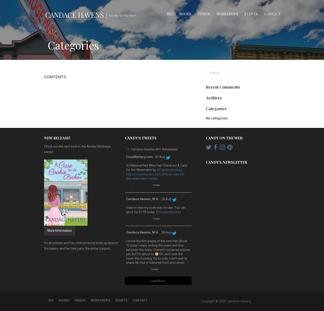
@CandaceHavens (169, 170)
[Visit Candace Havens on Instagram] (222, 148)
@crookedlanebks (168, 212)
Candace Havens (74, 14)
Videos (203, 13)
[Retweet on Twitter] (127, 149)
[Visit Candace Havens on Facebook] (215, 148)
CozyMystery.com (139, 157)
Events (251, 13)
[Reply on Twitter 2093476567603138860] (128, 219)
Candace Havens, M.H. (142, 199)
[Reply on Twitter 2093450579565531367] (128, 270)
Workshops (227, 13)
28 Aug (166, 199)
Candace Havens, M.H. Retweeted (154, 149)
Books (185, 13)
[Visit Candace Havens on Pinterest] (230, 148)
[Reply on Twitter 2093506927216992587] (128, 186)
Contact (272, 13)
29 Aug (160, 157)
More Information (59, 230)
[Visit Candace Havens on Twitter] (209, 148)
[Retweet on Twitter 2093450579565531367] (136, 270)
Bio (170, 13)
